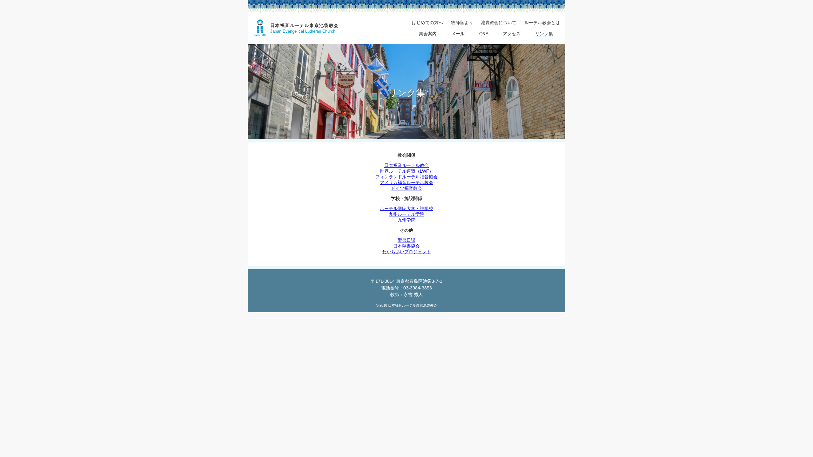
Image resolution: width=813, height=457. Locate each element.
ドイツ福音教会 (406, 188)
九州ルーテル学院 (406, 214)
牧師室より (462, 22)
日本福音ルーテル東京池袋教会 (304, 25)
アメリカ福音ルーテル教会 (406, 182)
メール (458, 33)
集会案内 (428, 33)
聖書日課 (406, 240)
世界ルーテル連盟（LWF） (406, 171)
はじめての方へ (427, 22)
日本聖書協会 (406, 245)
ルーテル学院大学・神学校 (406, 208)
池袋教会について (498, 22)
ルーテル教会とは (542, 22)
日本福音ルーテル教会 (406, 165)
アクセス (512, 33)
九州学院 (406, 219)
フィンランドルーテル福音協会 (406, 176)
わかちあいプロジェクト (406, 251)
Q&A (483, 33)
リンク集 (544, 33)
